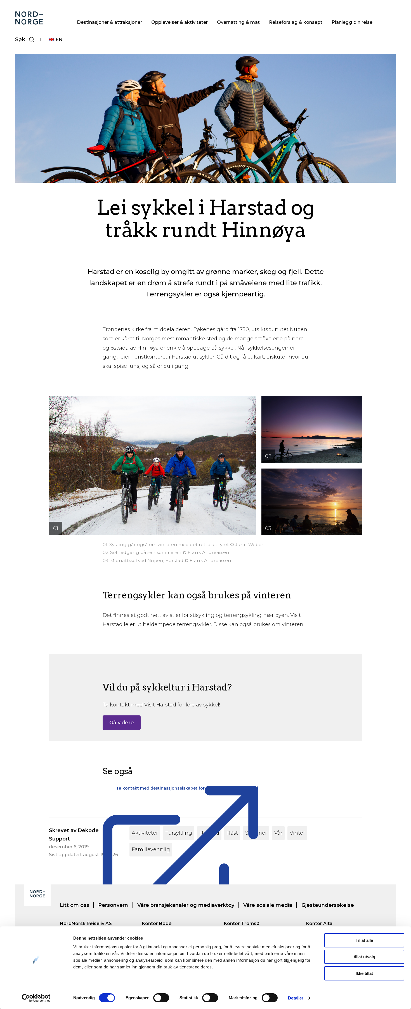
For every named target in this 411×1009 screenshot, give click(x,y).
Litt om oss (74, 905)
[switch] (161, 997)
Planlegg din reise (352, 22)
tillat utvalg (364, 956)
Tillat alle (364, 940)
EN (59, 39)
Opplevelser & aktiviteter (179, 22)
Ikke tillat (364, 973)
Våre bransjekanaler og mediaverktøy (185, 905)
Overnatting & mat (238, 22)
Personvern (113, 905)
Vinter (297, 833)
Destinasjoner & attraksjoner (109, 22)
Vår (278, 833)
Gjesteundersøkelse (327, 905)
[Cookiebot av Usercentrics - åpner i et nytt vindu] (36, 998)
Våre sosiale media (267, 905)
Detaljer (295, 998)
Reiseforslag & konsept (295, 22)
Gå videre (121, 723)
